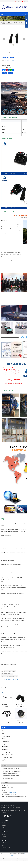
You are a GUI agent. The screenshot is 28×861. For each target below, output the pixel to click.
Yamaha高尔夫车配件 (7, 757)
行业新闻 (4, 836)
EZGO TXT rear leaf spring (7, 705)
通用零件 (4, 760)
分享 (4, 860)
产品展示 (9, 22)
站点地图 (4, 812)
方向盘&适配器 (5, 741)
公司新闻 (4, 834)
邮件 (10, 73)
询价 (5, 73)
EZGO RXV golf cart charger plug (9, 676)
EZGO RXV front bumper (12, 682)
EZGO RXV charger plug (10, 671)
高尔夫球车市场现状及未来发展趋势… (11, 775)
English (18, 1)
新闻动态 (5, 832)
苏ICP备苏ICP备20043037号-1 (17, 854)
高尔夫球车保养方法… (8, 778)
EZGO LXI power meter (21, 721)
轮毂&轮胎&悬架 (6, 736)
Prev (4, 39)
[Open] (26, 21)
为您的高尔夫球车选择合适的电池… (11, 773)
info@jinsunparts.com (10, 794)
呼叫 (10, 860)
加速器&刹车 (5, 746)
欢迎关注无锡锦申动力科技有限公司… (11, 768)
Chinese (25, 1)
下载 (3, 827)
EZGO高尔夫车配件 (17, 22)
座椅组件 (4, 738)
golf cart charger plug (7, 673)
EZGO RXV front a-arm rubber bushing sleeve (21, 706)
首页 (4, 22)
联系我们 (4, 825)
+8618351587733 (12, 792)
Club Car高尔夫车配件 (7, 754)
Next (24, 39)
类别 (2, 14)
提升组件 (4, 731)
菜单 (18, 860)
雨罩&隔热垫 (5, 749)
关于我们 (5, 821)
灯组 (3, 733)
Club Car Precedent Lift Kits (7, 721)
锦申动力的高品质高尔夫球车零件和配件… (12, 771)
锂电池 (3, 744)
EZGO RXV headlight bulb (12, 679)
